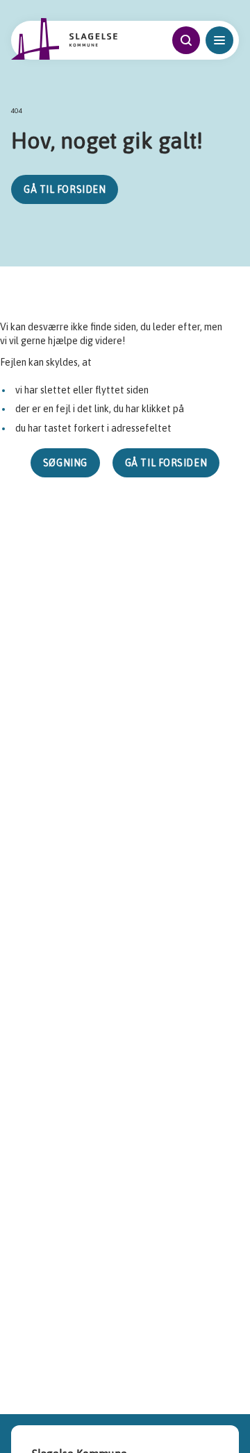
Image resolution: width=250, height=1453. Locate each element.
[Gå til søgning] (186, 40)
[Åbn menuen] (219, 40)
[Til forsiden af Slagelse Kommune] (64, 39)
